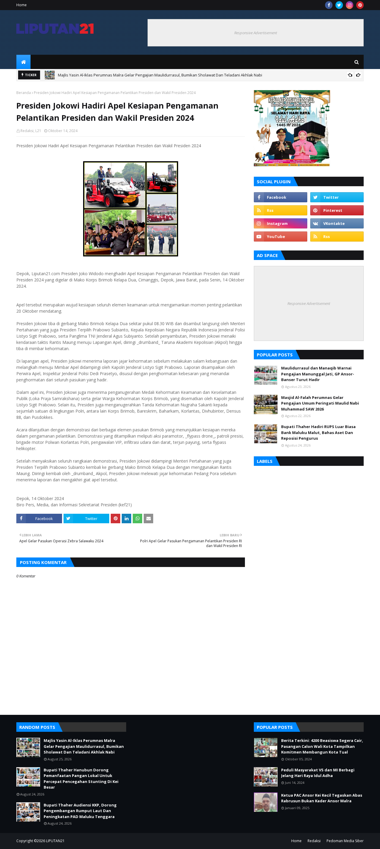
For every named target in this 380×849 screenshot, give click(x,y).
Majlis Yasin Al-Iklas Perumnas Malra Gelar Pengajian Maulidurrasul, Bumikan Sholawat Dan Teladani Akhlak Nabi (84, 746)
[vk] (337, 223)
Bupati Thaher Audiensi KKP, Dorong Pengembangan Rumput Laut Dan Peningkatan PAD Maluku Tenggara (80, 810)
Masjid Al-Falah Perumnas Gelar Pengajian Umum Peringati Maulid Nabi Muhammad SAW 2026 (320, 403)
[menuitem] (23, 62)
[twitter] (339, 5)
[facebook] (328, 5)
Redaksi (314, 840)
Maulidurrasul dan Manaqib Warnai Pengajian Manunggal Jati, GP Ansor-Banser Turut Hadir (317, 373)
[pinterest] (360, 5)
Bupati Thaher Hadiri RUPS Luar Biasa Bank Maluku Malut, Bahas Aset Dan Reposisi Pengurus (318, 432)
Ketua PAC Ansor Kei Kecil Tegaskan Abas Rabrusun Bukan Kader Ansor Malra (321, 798)
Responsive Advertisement (255, 32)
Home (21, 4)
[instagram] (349, 5)
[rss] (280, 210)
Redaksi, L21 (30, 130)
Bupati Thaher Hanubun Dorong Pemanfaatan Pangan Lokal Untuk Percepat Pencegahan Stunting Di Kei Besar (157, 76)
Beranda (23, 92)
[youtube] (280, 236)
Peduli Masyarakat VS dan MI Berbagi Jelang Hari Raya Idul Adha (317, 772)
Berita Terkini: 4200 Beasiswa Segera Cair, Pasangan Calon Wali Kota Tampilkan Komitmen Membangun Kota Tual (322, 746)
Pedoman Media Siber (345, 840)
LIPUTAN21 (55, 840)
